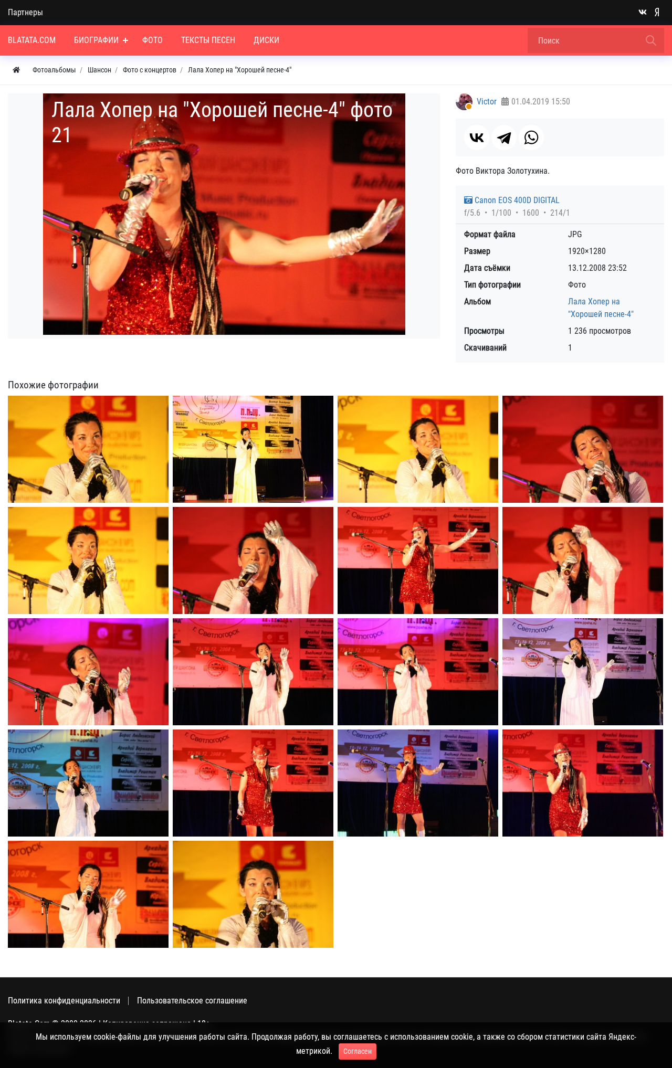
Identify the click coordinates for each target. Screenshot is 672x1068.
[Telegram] (504, 137)
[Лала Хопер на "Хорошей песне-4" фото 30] (582, 783)
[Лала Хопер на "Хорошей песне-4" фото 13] (88, 894)
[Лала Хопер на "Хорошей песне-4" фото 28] (253, 783)
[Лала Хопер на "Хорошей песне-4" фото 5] (88, 560)
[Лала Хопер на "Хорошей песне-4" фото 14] (253, 894)
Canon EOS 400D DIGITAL (516, 200)
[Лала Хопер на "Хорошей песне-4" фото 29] (418, 783)
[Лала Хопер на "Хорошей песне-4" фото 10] (418, 671)
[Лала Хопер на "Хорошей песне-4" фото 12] (88, 783)
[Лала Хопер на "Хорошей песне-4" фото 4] (582, 449)
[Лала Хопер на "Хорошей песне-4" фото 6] (253, 560)
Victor (487, 102)
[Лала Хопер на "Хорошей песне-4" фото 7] (582, 560)
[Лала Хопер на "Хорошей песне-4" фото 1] (88, 449)
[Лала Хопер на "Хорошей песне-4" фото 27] (418, 560)
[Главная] (16, 70)
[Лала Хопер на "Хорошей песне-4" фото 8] (88, 671)
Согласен (357, 1051)
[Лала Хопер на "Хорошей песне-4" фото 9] (253, 671)
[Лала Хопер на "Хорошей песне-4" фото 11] (582, 671)
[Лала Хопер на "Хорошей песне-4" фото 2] (253, 449)
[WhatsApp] (531, 137)
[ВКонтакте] (476, 137)
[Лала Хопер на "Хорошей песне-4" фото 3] (418, 449)
